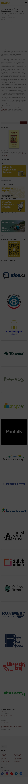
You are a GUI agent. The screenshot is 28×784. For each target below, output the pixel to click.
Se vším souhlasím (14, 771)
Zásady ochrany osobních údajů (17, 782)
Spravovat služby (14, 768)
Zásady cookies (7, 782)
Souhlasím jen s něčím (14, 779)
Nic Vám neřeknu (14, 775)
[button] (26, 756)
